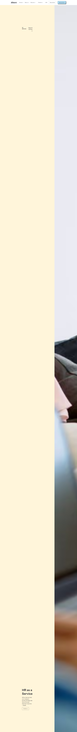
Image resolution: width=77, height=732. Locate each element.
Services (21, 2)
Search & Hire (30, 28)
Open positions (62, 2)
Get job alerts (52, 2)
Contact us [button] (40, 2)
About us (26, 2)
